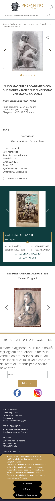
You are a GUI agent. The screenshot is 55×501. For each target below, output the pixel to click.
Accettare (27, 483)
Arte (21, 24)
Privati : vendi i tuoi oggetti (15, 420)
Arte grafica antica (31, 24)
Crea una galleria (10, 412)
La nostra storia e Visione (14, 440)
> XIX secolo (15, 26)
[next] (47, 209)
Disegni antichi (45, 24)
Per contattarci (9, 443)
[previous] (7, 209)
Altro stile (7, 26)
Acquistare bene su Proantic (15, 432)
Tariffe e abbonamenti (13, 415)
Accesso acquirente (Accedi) (15, 429)
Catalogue (14, 24)
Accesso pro (8, 418)
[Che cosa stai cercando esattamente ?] (48, 15)
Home (5, 24)
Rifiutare (27, 489)
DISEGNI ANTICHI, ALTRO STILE (27, 273)
